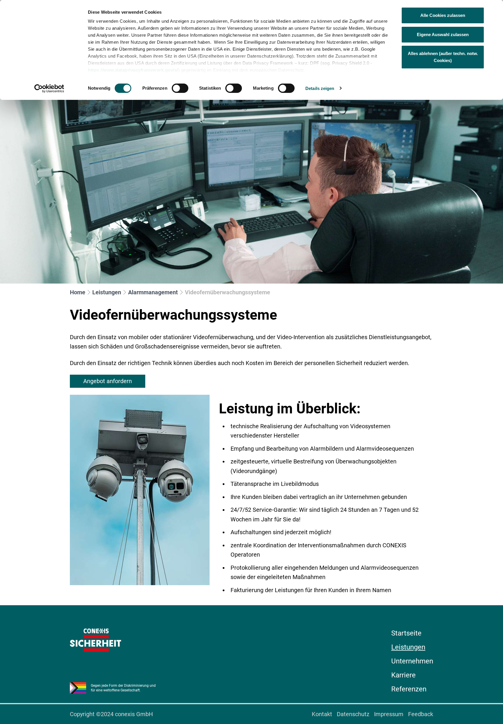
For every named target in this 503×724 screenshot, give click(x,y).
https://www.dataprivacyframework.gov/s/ (133, 70)
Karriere (403, 675)
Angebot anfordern (107, 381)
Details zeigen (319, 88)
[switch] (180, 88)
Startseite (406, 633)
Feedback (420, 714)
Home (77, 292)
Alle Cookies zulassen (442, 15)
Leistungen (106, 292)
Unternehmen (412, 661)
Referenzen (408, 689)
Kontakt (322, 714)
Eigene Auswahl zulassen (443, 34)
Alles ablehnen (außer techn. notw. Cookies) (443, 57)
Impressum (388, 714)
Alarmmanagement (153, 292)
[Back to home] (95, 640)
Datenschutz (353, 714)
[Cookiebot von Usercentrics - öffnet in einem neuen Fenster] (49, 88)
